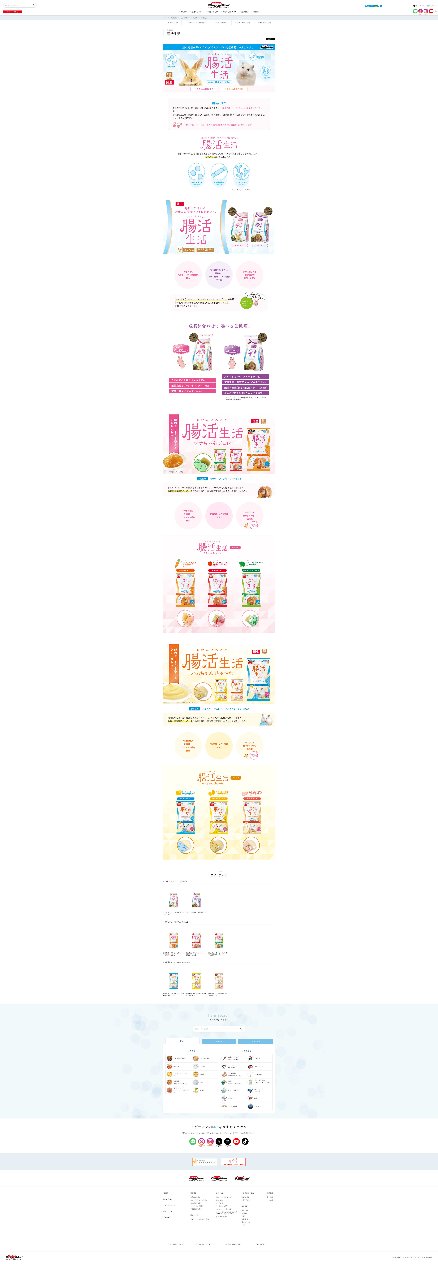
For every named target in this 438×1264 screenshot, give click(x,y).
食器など (231, 1098)
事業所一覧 (245, 1219)
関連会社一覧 (246, 1222)
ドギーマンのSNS (221, 1217)
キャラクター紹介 (221, 1206)
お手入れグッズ (233, 1058)
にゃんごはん (220, 1203)
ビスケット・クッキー (181, 1074)
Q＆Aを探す (245, 1197)
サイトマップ (419, 6)
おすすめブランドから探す (189, 18)
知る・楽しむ (213, 12)
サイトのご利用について (233, 1244)
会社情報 (244, 12)
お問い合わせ (246, 1200)
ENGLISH (166, 1217)
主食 (180, 1058)
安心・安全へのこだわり (223, 1197)
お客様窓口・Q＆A (229, 12)
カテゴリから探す (222, 22)
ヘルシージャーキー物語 (223, 1209)
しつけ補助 (258, 1074)
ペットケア (262, 1082)
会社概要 (244, 1213)
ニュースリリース (169, 1205)
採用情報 (256, 12)
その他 (202, 1090)
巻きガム (178, 1066)
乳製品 (202, 1074)
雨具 (255, 1098)
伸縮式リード (258, 1066)
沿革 (243, 1216)
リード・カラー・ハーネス (234, 1066)
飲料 (201, 1082)
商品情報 (184, 12)
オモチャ (257, 1058)
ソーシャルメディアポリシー (205, 1244)
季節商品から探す (265, 22)
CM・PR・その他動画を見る (199, 1219)
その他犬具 (235, 1074)
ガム (202, 1066)
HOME (165, 18)
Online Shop (13, 12)
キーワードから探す (243, 22)
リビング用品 (232, 1106)
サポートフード (181, 1090)
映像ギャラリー (197, 12)
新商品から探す (173, 22)
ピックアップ (167, 1211)
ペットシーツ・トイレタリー (259, 1090)
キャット (219, 1041)
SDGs (243, 1225)
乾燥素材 (180, 1082)
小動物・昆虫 (255, 1041)
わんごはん (219, 1200)
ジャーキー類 (204, 1058)
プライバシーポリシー (177, 1244)
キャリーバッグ (233, 1090)
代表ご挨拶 (245, 1210)
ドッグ (182, 1041)
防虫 (235, 1082)
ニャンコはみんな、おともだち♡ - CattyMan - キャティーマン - (227, 1213)
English (432, 6)
